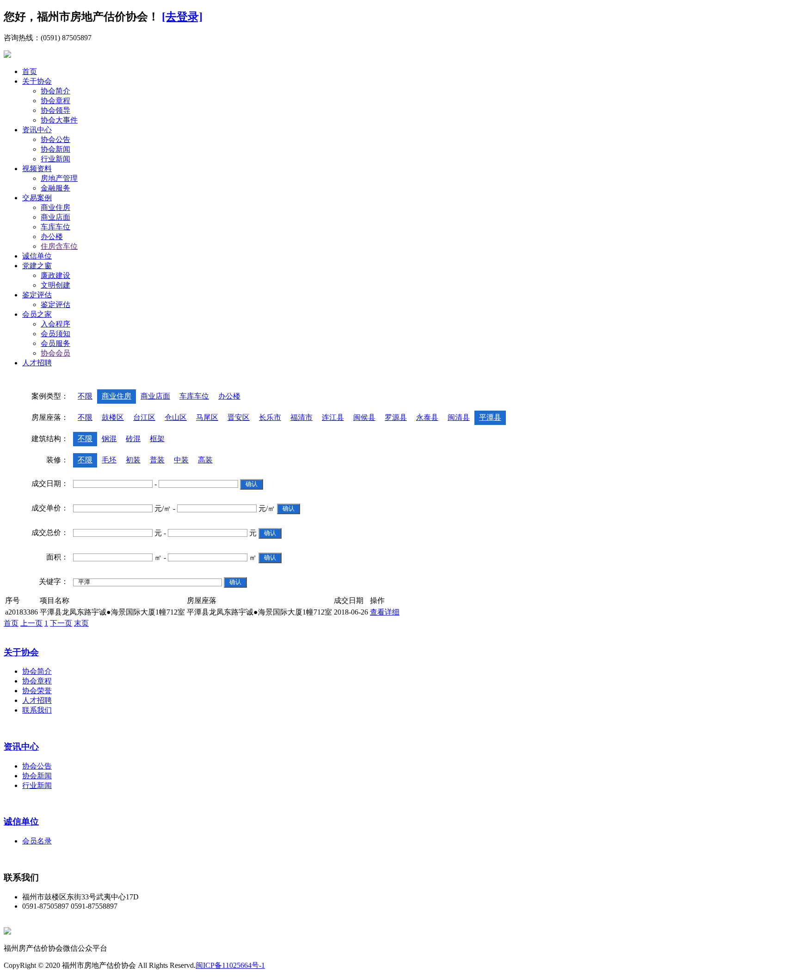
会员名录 (37, 841)
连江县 (333, 417)
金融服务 (55, 188)
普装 (157, 460)
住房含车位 (59, 246)
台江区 (144, 417)
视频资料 (37, 168)
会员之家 (37, 314)
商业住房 (55, 207)
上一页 (31, 623)
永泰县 (427, 417)
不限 (85, 396)
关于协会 (37, 81)
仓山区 (176, 417)
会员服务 (55, 343)
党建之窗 (37, 266)
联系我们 (37, 710)
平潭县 (490, 417)
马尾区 (207, 417)
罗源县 (396, 417)
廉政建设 (55, 275)
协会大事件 (59, 120)
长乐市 (270, 417)
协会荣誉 (37, 691)
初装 (133, 460)
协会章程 (55, 101)
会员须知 (55, 334)
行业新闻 (55, 159)
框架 (157, 439)
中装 (181, 460)
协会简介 (55, 91)
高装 (205, 460)
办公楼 (52, 236)
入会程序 (55, 324)
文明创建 (55, 285)
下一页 (61, 623)
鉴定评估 (37, 295)
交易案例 (37, 198)
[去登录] (182, 17)
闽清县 (459, 417)
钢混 (109, 439)
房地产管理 (59, 178)
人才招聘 (37, 363)
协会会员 (55, 353)
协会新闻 (55, 149)
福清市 (301, 417)
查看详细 (385, 612)
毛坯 (109, 460)
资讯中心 (37, 130)
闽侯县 (364, 417)
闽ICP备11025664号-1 (230, 965)
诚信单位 (37, 256)
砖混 (133, 439)
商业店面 (55, 217)
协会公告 (55, 139)
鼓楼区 (113, 417)
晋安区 (238, 417)
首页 (29, 71)
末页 (81, 623)
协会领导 (55, 110)
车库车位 (55, 227)
